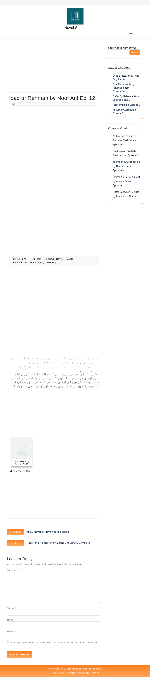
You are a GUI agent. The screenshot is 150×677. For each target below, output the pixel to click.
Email (11, 619)
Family (16, 262)
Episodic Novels (55, 259)
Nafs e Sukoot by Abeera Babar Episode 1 (126, 181)
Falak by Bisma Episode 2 (126, 104)
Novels (130, 33)
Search (135, 52)
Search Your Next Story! (122, 47)
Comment (13, 570)
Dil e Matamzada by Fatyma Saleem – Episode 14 (123, 88)
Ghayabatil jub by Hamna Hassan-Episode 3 (126, 166)
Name (11, 608)
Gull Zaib (36, 259)
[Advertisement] (54, 64)
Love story (50, 262)
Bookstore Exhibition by (75, 673)
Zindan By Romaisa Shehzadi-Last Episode (125, 140)
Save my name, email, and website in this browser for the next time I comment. (54, 642)
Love (40, 262)
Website (11, 631)
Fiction (24, 262)
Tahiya (116, 161)
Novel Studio (75, 28)
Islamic (33, 262)
